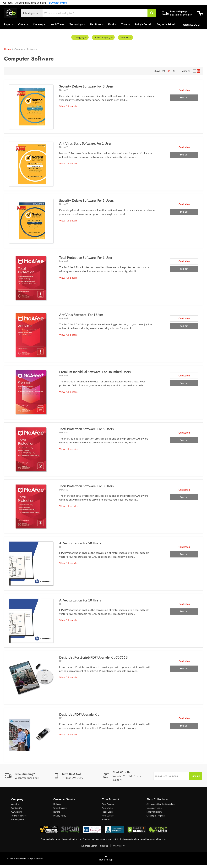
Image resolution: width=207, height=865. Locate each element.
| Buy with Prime (56, 2)
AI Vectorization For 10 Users (80, 600)
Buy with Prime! (166, 24)
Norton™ (63, 90)
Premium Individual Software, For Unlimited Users (95, 372)
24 (163, 71)
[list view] (198, 71)
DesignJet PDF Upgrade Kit (79, 714)
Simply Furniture (154, 811)
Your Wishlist (108, 815)
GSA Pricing (16, 811)
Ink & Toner (57, 24)
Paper (7, 24)
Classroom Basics (154, 808)
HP (60, 546)
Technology (76, 24)
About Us (15, 804)
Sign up (196, 775)
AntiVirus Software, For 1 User (81, 315)
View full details (68, 106)
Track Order (107, 811)
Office (22, 24)
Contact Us (16, 808)
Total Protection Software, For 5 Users (86, 429)
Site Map (104, 845)
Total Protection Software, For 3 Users (86, 486)
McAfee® (63, 261)
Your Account (192, 24)
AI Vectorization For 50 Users (80, 543)
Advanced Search (89, 845)
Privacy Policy (59, 815)
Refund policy (17, 819)
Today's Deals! (143, 24)
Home (7, 49)
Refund (56, 811)
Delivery (57, 804)
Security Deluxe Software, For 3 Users (86, 86)
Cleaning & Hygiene (156, 815)
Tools (124, 24)
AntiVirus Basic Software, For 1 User (85, 143)
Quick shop (184, 90)
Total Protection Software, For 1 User (85, 257)
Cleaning (38, 24)
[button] (80, 37)
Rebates (106, 819)
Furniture (95, 24)
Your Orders (107, 808)
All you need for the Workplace (161, 804)
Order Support (60, 808)
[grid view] (194, 71)
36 (169, 71)
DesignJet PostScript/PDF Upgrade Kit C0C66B (93, 657)
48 (174, 71)
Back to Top (106, 859)
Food (111, 24)
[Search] (151, 13)
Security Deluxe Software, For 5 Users (86, 200)
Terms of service (19, 815)
